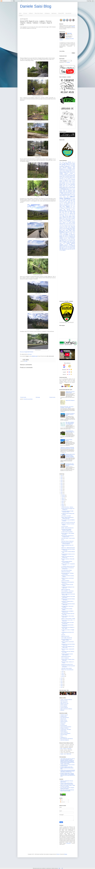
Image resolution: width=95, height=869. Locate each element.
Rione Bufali (69, 230)
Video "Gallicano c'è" (64, 702)
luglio (63, 502)
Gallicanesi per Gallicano (65, 571)
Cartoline (68, 172)
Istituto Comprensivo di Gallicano (66, 708)
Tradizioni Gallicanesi (70, 243)
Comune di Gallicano (63, 180)
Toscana (64, 243)
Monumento (65, 213)
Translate (68, 62)
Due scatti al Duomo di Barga (66, 570)
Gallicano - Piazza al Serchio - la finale (68, 618)
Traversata (66, 244)
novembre (63, 496)
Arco (71, 164)
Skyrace (71, 240)
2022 (62, 481)
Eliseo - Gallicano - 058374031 (65, 748)
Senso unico (63, 239)
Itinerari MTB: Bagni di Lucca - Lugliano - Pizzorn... (66, 640)
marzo (63, 673)
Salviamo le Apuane (63, 721)
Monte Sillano (67, 212)
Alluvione (69, 162)
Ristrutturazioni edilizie (63, 232)
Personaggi (68, 220)
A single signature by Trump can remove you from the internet (67, 765)
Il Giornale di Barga (63, 734)
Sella (60, 239)
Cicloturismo (61, 178)
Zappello (64, 250)
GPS (25, 361)
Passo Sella (73, 219)
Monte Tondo (72, 212)
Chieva (70, 177)
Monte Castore (61, 211)
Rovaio (64, 234)
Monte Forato (72, 211)
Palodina (64, 217)
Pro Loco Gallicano (63, 706)
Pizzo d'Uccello (66, 223)
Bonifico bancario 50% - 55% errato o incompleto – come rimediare (67, 407)
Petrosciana (73, 220)
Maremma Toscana (64, 208)
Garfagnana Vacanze (64, 714)
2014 (62, 493)
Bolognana (70, 167)
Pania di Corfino (65, 218)
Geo (72, 198)
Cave (71, 174)
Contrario (70, 180)
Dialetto (63, 185)
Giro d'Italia (61, 199)
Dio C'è (62, 539)
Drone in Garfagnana (65, 657)
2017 (62, 489)
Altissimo (70, 163)
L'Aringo (20, 15)
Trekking (70, 244)
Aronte (62, 165)
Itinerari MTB (61, 13)
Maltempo (68, 207)
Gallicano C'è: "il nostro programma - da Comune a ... (67, 583)
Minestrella (68, 209)
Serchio (72, 239)
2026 (62, 475)
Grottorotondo (61, 201)
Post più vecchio (52, 397)
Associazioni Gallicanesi (64, 166)
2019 (62, 486)
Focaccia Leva (66, 193)
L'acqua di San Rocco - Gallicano (67, 507)
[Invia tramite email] (23, 359)
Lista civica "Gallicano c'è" (65, 206)
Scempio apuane (63, 730)
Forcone (60, 194)
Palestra (60, 216)
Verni (60, 246)
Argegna (73, 164)
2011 (62, 681)
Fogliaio (70, 193)
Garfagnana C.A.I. (63, 737)
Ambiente (64, 164)
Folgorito (73, 193)
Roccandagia (66, 233)
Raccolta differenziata (65, 228)
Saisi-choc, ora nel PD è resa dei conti (68, 522)
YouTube (60, 250)
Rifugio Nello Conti (64, 229)
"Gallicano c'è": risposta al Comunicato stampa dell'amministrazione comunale (67, 448)
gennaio (63, 676)
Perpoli (64, 220)
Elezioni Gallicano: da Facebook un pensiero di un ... (67, 568)
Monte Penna (61, 212)
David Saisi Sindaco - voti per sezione (68, 538)
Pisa (67, 222)
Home (20, 13)
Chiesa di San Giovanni (66, 175)
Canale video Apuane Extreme (65, 726)
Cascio (71, 172)
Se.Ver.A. (73, 238)
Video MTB (64, 249)
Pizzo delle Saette (72, 223)
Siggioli (60, 240)
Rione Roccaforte (67, 231)
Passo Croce (61, 219)
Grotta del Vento (69, 200)
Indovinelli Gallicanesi (67, 202)
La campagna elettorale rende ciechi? (68, 566)
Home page (38, 397)
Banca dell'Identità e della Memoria (66, 738)
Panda (67, 217)
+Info (59, 868)
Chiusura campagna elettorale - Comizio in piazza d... (67, 562)
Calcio (70, 168)
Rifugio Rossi (69, 229)
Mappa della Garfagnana (70, 400)
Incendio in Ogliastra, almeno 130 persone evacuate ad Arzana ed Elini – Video (67, 768)
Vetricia (67, 246)
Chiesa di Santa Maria (65, 177)
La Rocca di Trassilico (65, 580)
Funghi (74, 195)
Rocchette (70, 233)
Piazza (60, 221)
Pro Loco (65, 227)
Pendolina (60, 220)
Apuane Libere (63, 722)
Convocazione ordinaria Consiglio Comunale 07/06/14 (67, 511)
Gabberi (64, 196)
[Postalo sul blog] (24, 359)
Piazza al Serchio (64, 221)
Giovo (74, 198)
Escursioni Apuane (63, 725)
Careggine (64, 172)
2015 (62, 492)
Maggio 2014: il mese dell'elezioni (67, 669)
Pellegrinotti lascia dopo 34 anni (67, 664)
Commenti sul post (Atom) (28, 399)
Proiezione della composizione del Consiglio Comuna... (67, 536)
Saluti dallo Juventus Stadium (66, 668)
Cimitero (69, 178)
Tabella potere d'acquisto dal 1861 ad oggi (70, 392)
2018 (62, 487)
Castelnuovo (66, 173)
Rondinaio (60, 234)
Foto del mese (73, 194)
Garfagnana (47, 13)
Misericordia (61, 210)
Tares (65, 242)
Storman (58, 854)
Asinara (69, 165)
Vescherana (63, 246)
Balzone (71, 166)
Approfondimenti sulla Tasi (66, 656)
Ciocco (60, 179)
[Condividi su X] (25, 359)
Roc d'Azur (70, 232)
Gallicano (31, 13)
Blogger (65, 854)
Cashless (73, 172)
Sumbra (68, 241)
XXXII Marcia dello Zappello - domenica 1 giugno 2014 (66, 530)
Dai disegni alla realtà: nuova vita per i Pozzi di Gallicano (70, 464)
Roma (74, 233)
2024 (62, 478)
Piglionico (64, 222)
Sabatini (66, 234)
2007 (62, 687)
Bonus (74, 167)
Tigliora (60, 243)
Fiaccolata (65, 192)
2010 (62, 682)
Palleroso (60, 217)
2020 (62, 484)
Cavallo (69, 174)
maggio (63, 505)
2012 (62, 679)
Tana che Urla (61, 242)
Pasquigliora (73, 218)
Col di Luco (69, 179)
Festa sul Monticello (67, 190)
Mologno (73, 210)
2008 (62, 685)
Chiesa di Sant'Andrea (66, 176)
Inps (72, 202)
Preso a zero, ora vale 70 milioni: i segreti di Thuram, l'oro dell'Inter (67, 786)
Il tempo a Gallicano (63, 704)
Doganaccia (67, 185)
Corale (60, 181)
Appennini (68, 164)
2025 (62, 477)
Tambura (73, 241)
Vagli (64, 245)
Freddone (71, 195)
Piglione (60, 222)
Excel (68, 188)
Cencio (74, 174)
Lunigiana (64, 207)
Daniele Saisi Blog (35, 6)
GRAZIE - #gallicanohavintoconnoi (67, 527)
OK (62, 868)
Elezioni (61, 187)
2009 (62, 684)
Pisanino (70, 222)
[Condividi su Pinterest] (28, 359)
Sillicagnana (66, 240)
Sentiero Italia (68, 239)
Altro (60, 164)
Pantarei (69, 218)
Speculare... (63, 634)
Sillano (63, 240)
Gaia (68, 196)
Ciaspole (73, 177)
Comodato (73, 179)
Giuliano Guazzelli (67, 199)
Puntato (60, 228)
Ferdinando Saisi (66, 189)
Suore (71, 241)
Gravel (60, 200)
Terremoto (73, 242)
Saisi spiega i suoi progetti (66, 515)
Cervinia (60, 175)
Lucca (74, 206)
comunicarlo (68, 843)
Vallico (66, 245)
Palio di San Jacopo (39, 13)
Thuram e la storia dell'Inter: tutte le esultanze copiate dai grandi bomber (66, 784)
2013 (62, 678)
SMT (74, 240)
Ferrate (60, 190)
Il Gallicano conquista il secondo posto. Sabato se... (67, 654)
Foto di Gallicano (62, 195)
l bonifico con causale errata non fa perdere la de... (67, 557)
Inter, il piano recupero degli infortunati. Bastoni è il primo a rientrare (67, 790)
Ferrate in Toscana (63, 720)
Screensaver (65, 238)
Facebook (61, 189)
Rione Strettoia (72, 231)
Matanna (60, 209)
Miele (64, 209)
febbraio (63, 674)
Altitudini (73, 163)
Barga (74, 166)
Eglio (72, 186)
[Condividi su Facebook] (27, 359)
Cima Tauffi (65, 178)
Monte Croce (67, 211)
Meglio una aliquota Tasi (65, 589)
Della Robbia (68, 184)
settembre (63, 499)
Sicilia (74, 239)
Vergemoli (73, 245)
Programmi (73, 227)
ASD (66, 165)
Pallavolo (73, 216)
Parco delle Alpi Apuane (64, 717)
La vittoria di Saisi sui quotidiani (67, 531)
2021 (62, 483)
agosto (63, 501)
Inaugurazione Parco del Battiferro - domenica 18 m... (67, 612)
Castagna (61, 173)
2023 (62, 480)
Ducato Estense (65, 186)
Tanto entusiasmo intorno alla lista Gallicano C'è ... (67, 625)
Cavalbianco (66, 174)
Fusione (60, 196)
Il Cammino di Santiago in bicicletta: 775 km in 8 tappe (70, 414)
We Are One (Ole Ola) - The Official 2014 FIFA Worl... (67, 574)
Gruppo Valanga (67, 201)
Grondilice (63, 200)
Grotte (74, 200)
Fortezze (68, 194)
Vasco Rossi (69, 245)
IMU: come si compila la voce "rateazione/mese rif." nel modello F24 (70, 423)
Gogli (72, 199)
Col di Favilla (64, 179)
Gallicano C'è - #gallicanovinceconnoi (68, 547)
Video (60, 249)
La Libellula (62, 724)
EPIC (64, 187)
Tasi (70, 242)
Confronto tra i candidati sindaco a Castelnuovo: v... (67, 602)
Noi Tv (61, 736)
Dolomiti (71, 185)
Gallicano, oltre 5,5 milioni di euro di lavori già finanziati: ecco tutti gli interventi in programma (70, 455)
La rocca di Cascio (64, 526)
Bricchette (61, 168)
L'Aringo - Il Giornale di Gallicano (66, 699)
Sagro (69, 234)
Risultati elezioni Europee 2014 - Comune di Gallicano (67, 543)
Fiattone (68, 192)
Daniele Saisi (69, 33)
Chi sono (25, 13)
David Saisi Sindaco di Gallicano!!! (67, 541)
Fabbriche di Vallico (72, 188)
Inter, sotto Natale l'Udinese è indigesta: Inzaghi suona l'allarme (67, 788)
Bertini (60, 167)
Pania (60, 218)
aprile (63, 671)
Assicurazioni (73, 165)
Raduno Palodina (72, 228)
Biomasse (64, 167)
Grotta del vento (63, 718)
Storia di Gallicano (62, 241)
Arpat (64, 165)
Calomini (73, 168)
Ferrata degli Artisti (72, 189)
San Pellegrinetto (70, 235)
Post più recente (23, 397)
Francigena (67, 195)
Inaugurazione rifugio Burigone (66, 592)
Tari (66, 242)
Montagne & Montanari (64, 728)
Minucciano (73, 209)
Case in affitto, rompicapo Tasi (66, 637)
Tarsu (68, 242)
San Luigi (65, 235)
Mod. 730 (66, 210)
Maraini (71, 207)
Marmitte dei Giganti (71, 208)
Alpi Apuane (54, 13)
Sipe (69, 240)
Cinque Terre (73, 178)
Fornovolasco (64, 194)
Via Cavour (70, 246)
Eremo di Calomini (68, 187)
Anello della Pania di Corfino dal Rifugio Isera (70, 431)
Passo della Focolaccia (67, 219)
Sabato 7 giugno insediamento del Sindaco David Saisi (67, 518)
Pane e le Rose (72, 217)
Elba (74, 186)
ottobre (63, 498)
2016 (62, 490)
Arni (60, 165)
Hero (72, 201)
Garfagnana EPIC (63, 716)
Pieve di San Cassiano (71, 221)
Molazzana (70, 210)
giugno (63, 504)
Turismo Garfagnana (64, 732)
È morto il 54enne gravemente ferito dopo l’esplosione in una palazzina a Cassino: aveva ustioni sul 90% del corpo (67, 771)
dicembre (63, 495)
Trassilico (61, 244)
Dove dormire (68, 13)
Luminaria (60, 207)
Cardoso (60, 172)
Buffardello (62, 710)
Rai (59, 229)
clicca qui (29, 354)
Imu (74, 201)
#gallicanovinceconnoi (65, 636)
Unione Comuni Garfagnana (65, 733)
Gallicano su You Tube (64, 703)
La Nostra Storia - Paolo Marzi (65, 729)
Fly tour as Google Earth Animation (26, 351)
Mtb (26, 361)
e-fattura (70, 186)
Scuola (69, 238)
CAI (68, 168)
